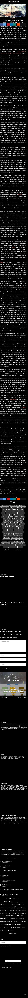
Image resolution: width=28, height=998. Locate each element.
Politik (11, 533)
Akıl (3, 505)
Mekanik (11, 530)
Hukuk (8, 910)
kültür (13, 247)
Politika (14, 915)
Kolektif (5, 528)
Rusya (5, 918)
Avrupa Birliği (11, 904)
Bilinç (21, 509)
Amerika (23, 902)
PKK (8, 915)
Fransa (23, 908)
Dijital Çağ (5, 514)
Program (20, 537)
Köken (21, 526)
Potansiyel (7, 537)
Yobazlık (14, 547)
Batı (18, 507)
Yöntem (20, 547)
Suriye (10, 921)
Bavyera (23, 507)
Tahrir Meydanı (11, 545)
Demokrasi (13, 907)
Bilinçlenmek (13, 399)
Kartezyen (5, 526)
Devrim (3, 754)
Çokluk (15, 513)
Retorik (10, 541)
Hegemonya (6, 522)
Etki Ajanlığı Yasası (6, 884)
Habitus (16, 520)
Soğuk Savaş (19, 918)
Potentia (13, 537)
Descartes (21, 513)
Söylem (22, 543)
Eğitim (11, 516)
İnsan (3, 524)
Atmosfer (12, 507)
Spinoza (3, 545)
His (11, 522)
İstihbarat (11, 930)
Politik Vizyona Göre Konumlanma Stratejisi (12, 603)
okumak (24, 407)
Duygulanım (5, 516)
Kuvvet (21, 528)
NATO (16, 913)
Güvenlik (3, 910)
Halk (21, 520)
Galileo (5, 520)
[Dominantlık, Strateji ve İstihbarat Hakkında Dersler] (13, 690)
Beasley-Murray (7, 509)
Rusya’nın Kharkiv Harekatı (8, 880)
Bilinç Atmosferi (7, 511)
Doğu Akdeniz (9, 908)
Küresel (3, 913)
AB (2, 902)
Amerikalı (21, 505)
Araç (7, 507)
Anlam (2, 507)
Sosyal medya (14, 543)
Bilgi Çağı (15, 509)
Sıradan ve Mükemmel (7, 849)
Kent (17, 526)
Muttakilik (5, 531)
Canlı (3, 513)
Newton (12, 531)
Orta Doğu (2, 915)
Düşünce (15, 514)
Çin (9, 927)
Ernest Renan (7, 518)
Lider (5, 530)
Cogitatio (8, 513)
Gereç (11, 520)
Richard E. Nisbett (19, 541)
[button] (24, 942)
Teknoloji (17, 921)
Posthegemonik (19, 533)
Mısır (21, 530)
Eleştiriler (3, 722)
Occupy (5, 533)
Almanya (15, 505)
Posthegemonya (18, 535)
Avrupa (4, 904)
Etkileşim (14, 518)
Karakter (21, 524)
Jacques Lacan (14, 524)
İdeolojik (16, 522)
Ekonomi (17, 908)
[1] (22, 287)
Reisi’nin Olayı (5, 875)
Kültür (13, 18)
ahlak (10, 448)
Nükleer (23, 913)
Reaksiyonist (19, 539)
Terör (23, 921)
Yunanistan (2, 927)
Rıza (3, 543)
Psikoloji (12, 539)
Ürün (23, 545)
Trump (2, 924)
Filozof (21, 518)
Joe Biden (17, 910)
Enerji (22, 516)
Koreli (10, 528)
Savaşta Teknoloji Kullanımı (9, 870)
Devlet (19, 907)
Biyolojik (15, 511)
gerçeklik (20, 194)
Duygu (21, 514)
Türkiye (10, 924)
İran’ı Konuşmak (6, 866)
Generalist (4, 783)
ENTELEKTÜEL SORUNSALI (9, 815)
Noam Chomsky (19, 531)
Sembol (8, 543)
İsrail (6, 930)
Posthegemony (8, 535)
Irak (12, 910)
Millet (16, 530)
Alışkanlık (8, 505)
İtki (7, 524)
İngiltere (16, 927)
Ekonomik (16, 516)
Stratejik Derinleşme (7, 576)
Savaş (12, 918)
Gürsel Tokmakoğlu (18, 22)
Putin (20, 915)
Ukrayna (20, 924)
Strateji (3, 921)
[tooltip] (1, 24)
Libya (10, 913)
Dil (11, 514)
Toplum (18, 545)
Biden (18, 904)
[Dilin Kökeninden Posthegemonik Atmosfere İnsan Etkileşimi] (13, 678)
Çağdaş (21, 511)
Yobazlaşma (7, 547)
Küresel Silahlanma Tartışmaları (11, 631)
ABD (8, 902)
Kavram (12, 526)
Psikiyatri (5, 539)
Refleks (4, 541)
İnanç (21, 522)
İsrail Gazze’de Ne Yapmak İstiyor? (10, 894)
